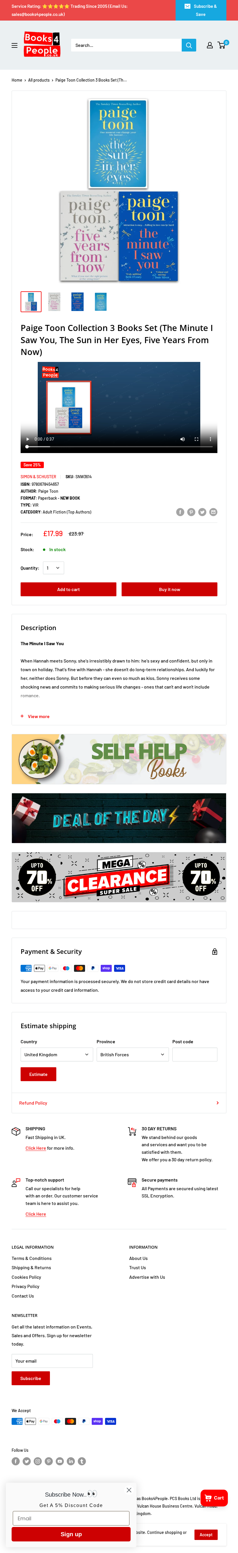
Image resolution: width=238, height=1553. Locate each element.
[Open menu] (14, 45)
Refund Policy (33, 1102)
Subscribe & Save (205, 10)
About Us (138, 1258)
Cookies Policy (26, 1277)
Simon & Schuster (38, 476)
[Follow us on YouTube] (60, 1461)
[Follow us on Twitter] (27, 1461)
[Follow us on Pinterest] (49, 1461)
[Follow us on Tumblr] (82, 1461)
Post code (182, 1041)
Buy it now (169, 589)
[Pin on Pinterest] (191, 511)
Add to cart (68, 589)
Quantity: (30, 568)
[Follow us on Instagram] (38, 1461)
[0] (221, 45)
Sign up (71, 1534)
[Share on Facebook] (180, 511)
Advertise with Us (147, 1277)
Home (17, 80)
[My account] (210, 45)
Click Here (36, 1148)
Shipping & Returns (31, 1267)
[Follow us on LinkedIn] (71, 1461)
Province (106, 1041)
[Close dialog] (129, 1490)
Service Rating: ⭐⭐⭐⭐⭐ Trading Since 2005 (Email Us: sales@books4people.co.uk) (70, 10)
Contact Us (23, 1295)
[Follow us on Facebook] (16, 1461)
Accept (206, 1534)
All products (39, 80)
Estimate (38, 1074)
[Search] (189, 45)
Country (29, 1041)
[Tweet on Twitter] (202, 511)
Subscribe (30, 1378)
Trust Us (137, 1267)
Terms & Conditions (32, 1258)
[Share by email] (213, 511)
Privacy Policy (25, 1286)
